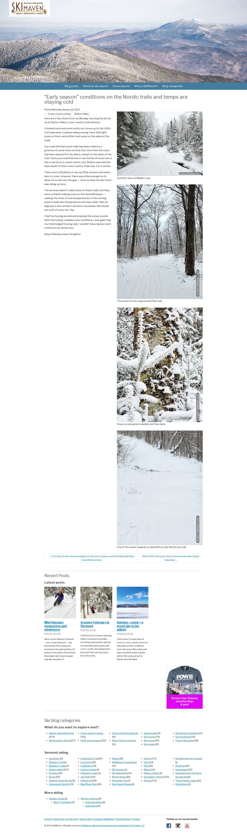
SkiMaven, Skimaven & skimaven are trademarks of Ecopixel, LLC (113, 825)
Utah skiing (91, 806)
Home (47, 819)
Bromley (53, 773)
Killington (85, 780)
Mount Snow (119, 777)
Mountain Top (120, 780)
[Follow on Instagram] (178, 825)
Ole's (147, 762)
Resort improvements (124, 740)
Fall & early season (90, 740)
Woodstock (182, 784)
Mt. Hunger (118, 769)
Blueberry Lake (57, 766)
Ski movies (150, 736)
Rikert (147, 769)
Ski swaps (149, 744)
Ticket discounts (184, 740)
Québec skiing (57, 798)
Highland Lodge (89, 773)
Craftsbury (86, 766)
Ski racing (149, 740)
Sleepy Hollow (152, 773)
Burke (52, 777)
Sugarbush (181, 769)
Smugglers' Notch (154, 777)
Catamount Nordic (59, 784)
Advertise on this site (65, 819)
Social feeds (123, 819)
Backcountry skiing (59, 740)
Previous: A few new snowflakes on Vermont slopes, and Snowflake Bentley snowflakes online (91, 558)
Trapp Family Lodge (186, 780)
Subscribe (85, 819)
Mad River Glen (88, 784)
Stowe (147, 780)
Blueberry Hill (56, 762)
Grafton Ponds (88, 769)
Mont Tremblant (62, 802)
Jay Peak (85, 777)
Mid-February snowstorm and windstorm (55, 626)
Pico (146, 766)
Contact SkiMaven (103, 819)
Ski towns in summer (186, 733)
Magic (115, 758)
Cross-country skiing (91, 733)
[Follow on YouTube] (187, 825)
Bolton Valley (56, 769)
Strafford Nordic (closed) (188, 758)
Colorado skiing (93, 802)
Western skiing (89, 798)
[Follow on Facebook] (169, 825)
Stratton (180, 766)
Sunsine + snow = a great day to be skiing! (130, 626)
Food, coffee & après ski (125, 733)
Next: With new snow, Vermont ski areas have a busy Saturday (170, 558)
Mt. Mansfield (119, 773)
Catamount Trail (89, 758)
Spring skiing (182, 736)
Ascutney (54, 758)
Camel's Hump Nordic (60, 780)
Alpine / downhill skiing (61, 733)
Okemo (148, 758)
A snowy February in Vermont (94, 624)
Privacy (136, 819)
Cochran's (86, 762)
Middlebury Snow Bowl (124, 762)
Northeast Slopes (122, 784)
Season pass (151, 733)
